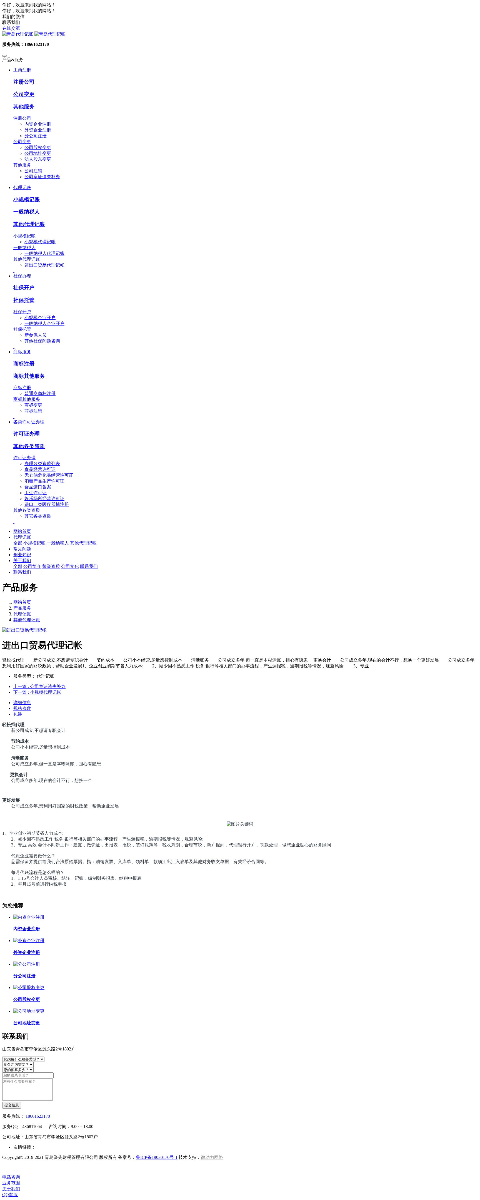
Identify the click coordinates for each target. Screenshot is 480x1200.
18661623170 (38, 1116)
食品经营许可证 (40, 469)
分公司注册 (35, 135)
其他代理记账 (29, 224)
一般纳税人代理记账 (44, 253)
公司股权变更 (37, 147)
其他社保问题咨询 (42, 341)
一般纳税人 (26, 212)
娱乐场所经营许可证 (44, 498)
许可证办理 (26, 434)
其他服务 (23, 107)
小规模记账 (26, 199)
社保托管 (23, 300)
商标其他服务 (29, 376)
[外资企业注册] (28, 940)
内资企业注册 (37, 124)
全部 (17, 543)
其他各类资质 (29, 446)
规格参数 (22, 708)
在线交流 (11, 28)
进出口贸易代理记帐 (44, 265)
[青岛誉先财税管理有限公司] (240, 34)
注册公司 (23, 82)
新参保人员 (35, 335)
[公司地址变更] (28, 1011)
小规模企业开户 (40, 317)
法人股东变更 (37, 159)
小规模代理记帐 (40, 241)
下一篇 (37, 692)
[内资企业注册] (28, 917)
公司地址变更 (37, 153)
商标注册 (23, 364)
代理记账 (22, 614)
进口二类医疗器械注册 (46, 504)
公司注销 (33, 170)
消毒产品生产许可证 (44, 481)
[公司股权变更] (28, 987)
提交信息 (11, 1105)
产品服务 (22, 608)
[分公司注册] (26, 964)
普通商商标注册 (40, 393)
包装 (17, 714)
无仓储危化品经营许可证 (48, 475)
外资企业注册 (37, 130)
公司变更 (23, 94)
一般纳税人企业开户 (44, 323)
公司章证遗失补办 (42, 176)
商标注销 (33, 411)
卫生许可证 (35, 492)
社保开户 (23, 287)
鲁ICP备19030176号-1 (157, 1157)
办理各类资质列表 (42, 463)
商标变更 (33, 405)
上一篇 (39, 686)
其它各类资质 (37, 516)
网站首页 (22, 531)
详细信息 (22, 702)
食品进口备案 (37, 487)
